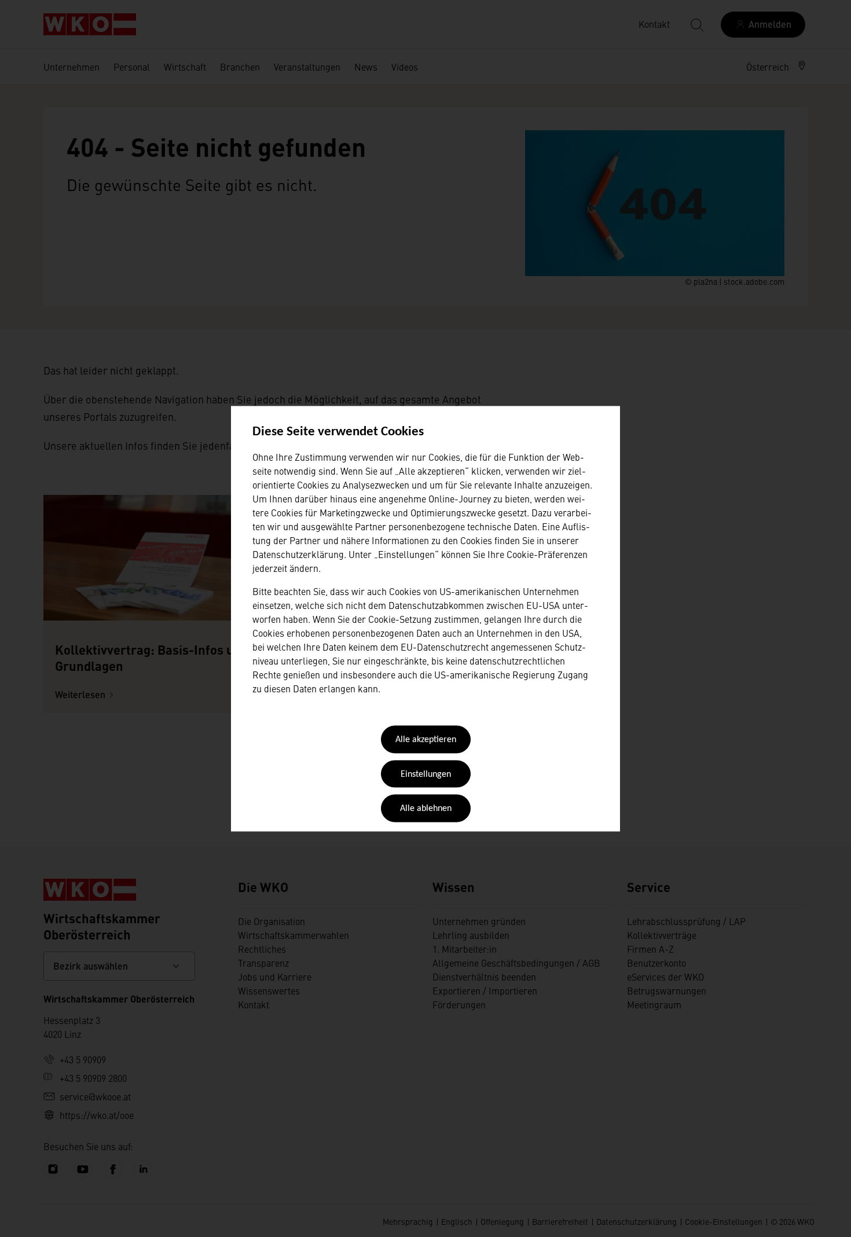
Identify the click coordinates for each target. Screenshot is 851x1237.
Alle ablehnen (426, 809)
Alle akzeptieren (425, 740)
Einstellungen (426, 774)
